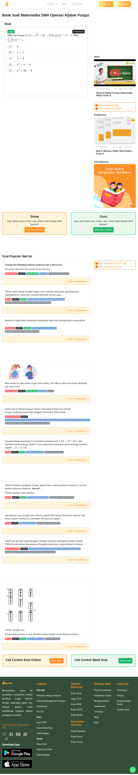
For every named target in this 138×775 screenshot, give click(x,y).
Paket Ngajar (43, 733)
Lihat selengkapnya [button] (77, 281)
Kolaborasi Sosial (102, 695)
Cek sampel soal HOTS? (109, 266)
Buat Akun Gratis (34, 230)
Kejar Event (76, 736)
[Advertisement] (46, 82)
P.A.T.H (40, 712)
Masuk (106, 4)
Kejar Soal (125, 661)
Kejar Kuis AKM (44, 749)
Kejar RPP (42, 722)
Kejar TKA (76, 699)
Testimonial (77, 4)
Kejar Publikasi (78, 731)
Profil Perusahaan (102, 690)
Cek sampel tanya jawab (109, 108)
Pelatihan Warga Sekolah (49, 695)
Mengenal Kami (101, 701)
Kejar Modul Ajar (44, 728)
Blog (64, 4)
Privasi (120, 695)
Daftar (124, 4)
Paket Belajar (43, 755)
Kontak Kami (123, 709)
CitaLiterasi (42, 706)
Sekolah (41, 690)
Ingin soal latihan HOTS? (109, 263)
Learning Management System (51, 701)
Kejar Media (77, 715)
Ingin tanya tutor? (105, 105)
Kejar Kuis (56, 661)
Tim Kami (98, 712)
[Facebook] (11, 734)
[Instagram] (4, 734)
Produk (51, 4)
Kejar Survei (77, 742)
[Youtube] (18, 734)
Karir (96, 722)
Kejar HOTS (77, 709)
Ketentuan (122, 690)
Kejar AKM (76, 704)
